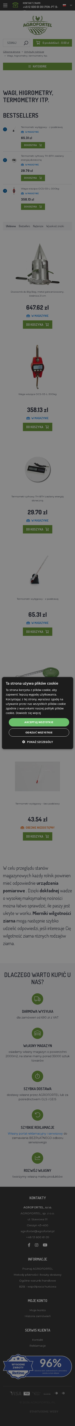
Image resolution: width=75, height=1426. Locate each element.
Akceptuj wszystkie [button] (38, 722)
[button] (37, 741)
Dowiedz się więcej (28, 713)
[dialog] (37, 713)
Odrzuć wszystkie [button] (38, 732)
